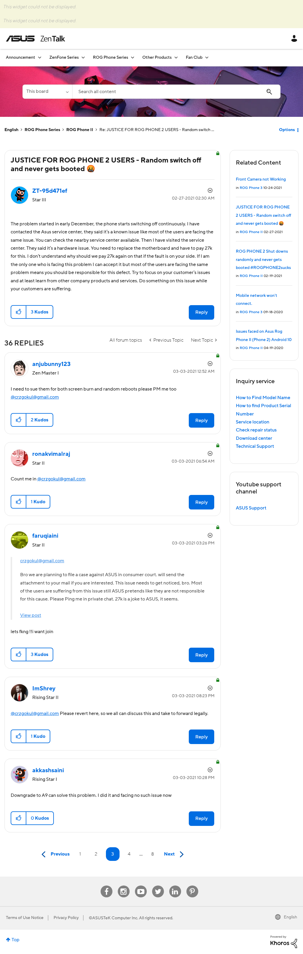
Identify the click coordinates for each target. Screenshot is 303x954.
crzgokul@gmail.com (42, 561)
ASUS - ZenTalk (35, 38)
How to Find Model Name (263, 398)
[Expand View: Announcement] (40, 57)
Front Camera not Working (261, 179)
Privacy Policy (66, 917)
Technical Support (255, 446)
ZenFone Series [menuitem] (64, 57)
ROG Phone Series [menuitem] (110, 57)
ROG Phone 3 (251, 188)
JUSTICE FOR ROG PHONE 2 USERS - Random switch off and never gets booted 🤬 (263, 215)
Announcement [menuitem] (20, 57)
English (11, 130)
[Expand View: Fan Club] (207, 57)
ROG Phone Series (42, 130)
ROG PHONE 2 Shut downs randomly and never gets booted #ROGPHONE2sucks (263, 259)
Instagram (123, 885)
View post (30, 615)
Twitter (157, 885)
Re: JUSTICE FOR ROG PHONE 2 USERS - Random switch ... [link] (156, 130)
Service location (252, 422)
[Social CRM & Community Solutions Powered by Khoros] (283, 942)
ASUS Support (251, 508)
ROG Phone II (79, 130)
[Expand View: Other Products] (176, 57)
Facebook (106, 885)
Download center (254, 438)
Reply (201, 312)
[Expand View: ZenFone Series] (83, 57)
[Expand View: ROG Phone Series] (133, 57)
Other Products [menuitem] (157, 57)
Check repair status (256, 430)
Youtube (141, 885)
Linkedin (175, 885)
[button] (18, 312)
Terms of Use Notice (24, 917)
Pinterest (192, 885)
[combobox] (176, 92)
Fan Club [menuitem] (194, 57)
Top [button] (16, 940)
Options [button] (287, 130)
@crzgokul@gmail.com (35, 397)
